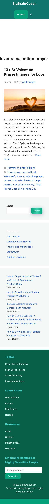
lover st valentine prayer (30, 176)
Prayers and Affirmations (21, 167)
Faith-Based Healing (15, 369)
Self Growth (13, 252)
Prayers (9, 403)
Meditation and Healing (19, 241)
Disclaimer (10, 448)
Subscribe (13, 476)
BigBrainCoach (24, 3)
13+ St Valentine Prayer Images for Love (24, 72)
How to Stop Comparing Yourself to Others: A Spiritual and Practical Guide (24, 280)
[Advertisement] (24, 36)
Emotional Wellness (14, 381)
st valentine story (24, 184)
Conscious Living (13, 375)
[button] (31, 14)
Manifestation (12, 397)
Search (10, 205)
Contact (9, 437)
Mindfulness (11, 409)
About (8, 431)
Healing (9, 415)
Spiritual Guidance (16, 257)
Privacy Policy (12, 442)
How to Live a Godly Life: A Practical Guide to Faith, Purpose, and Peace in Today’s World (24, 320)
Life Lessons (13, 236)
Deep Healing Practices (16, 364)
